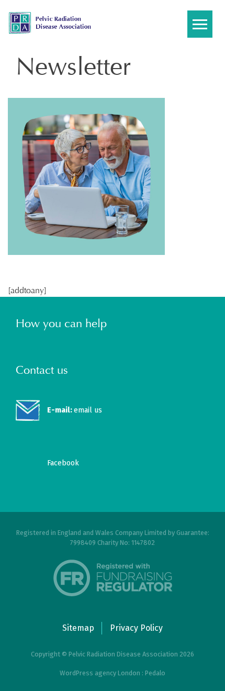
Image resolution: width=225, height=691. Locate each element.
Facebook (63, 463)
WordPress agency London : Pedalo (112, 673)
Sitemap (78, 628)
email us (74, 410)
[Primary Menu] (199, 24)
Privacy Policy (136, 628)
